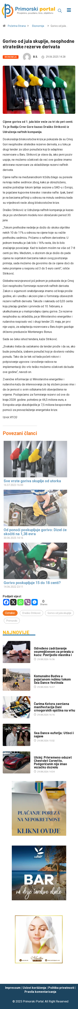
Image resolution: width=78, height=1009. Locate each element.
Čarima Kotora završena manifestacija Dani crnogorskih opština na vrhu (54, 707)
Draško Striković (31, 613)
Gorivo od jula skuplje (59, 613)
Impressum (12, 987)
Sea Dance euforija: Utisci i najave (54, 734)
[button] (59, 10)
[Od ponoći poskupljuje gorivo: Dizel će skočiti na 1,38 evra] (37, 508)
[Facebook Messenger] (34, 602)
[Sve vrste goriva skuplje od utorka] (37, 459)
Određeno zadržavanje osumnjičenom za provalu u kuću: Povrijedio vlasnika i (53, 651)
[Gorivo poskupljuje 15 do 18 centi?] (37, 561)
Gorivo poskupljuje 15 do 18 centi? (32, 583)
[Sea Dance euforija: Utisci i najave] (16, 735)
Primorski (11, 620)
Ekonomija (38, 25)
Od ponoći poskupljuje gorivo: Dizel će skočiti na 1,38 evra (35, 532)
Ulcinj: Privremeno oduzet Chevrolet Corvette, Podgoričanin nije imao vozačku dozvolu (53, 762)
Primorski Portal (33, 1001)
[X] (13, 602)
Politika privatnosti (61, 987)
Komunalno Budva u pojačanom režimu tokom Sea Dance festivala (52, 679)
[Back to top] (69, 977)
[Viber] (27, 602)
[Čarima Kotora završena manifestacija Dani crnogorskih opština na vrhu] (16, 707)
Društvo (39, 644)
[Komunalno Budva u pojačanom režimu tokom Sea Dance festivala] (16, 679)
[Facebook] (6, 602)
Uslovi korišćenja (34, 987)
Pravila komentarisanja (40, 991)
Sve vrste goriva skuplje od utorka (32, 481)
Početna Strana (17, 25)
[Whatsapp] (20, 602)
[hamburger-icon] (69, 10)
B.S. (35, 56)
